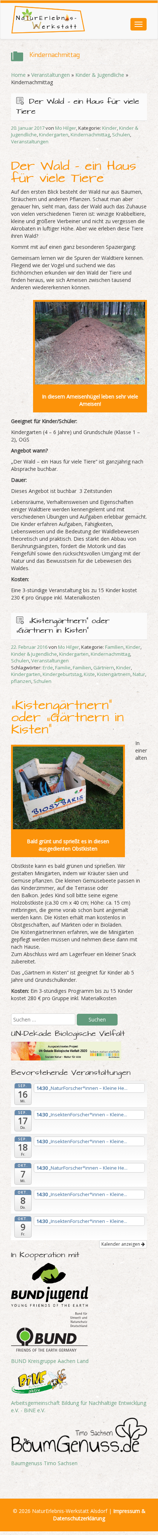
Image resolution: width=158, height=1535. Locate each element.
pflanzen (21, 681)
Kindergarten (53, 134)
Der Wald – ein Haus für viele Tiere (77, 107)
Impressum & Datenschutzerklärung (99, 1514)
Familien (114, 647)
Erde (48, 667)
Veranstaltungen (50, 74)
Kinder (109, 128)
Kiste (89, 674)
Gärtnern (103, 667)
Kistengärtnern (113, 674)
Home (18, 74)
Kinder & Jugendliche (99, 74)
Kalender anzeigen (121, 1244)
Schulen (121, 134)
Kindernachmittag (90, 134)
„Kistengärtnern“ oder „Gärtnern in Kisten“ (62, 626)
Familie (63, 667)
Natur (139, 674)
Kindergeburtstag (62, 674)
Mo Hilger (65, 128)
